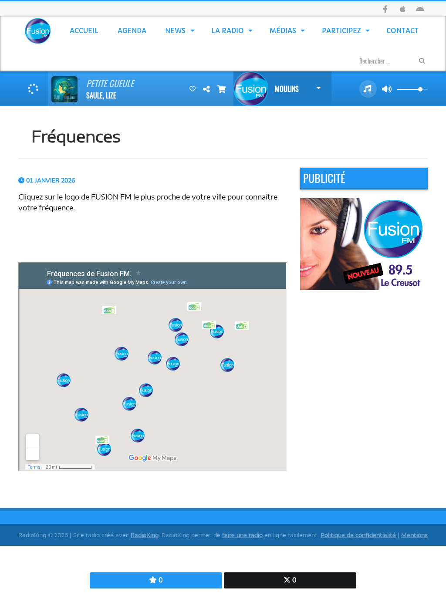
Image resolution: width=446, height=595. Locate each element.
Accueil (84, 31)
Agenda (132, 31)
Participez (341, 31)
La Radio (227, 31)
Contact (402, 31)
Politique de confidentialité (358, 534)
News (175, 31)
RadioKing (145, 534)
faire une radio (242, 534)
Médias (283, 31)
